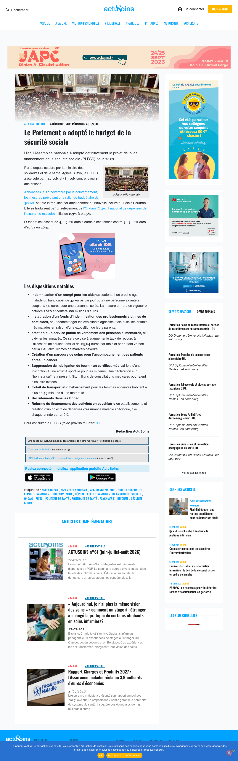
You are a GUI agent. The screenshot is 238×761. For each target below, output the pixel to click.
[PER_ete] (193, 177)
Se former (171, 23)
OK (101, 755)
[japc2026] (119, 67)
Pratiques (132, 23)
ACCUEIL (45, 23)
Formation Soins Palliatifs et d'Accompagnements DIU (184, 416)
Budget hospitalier (130, 489)
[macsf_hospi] (193, 235)
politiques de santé (84, 498)
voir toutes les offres (194, 472)
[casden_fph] (193, 291)
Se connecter (194, 8)
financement (42, 494)
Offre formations (179, 311)
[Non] (233, 751)
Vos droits (191, 23)
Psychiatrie (107, 498)
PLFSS (39, 498)
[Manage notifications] (229, 753)
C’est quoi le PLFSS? (39, 449)
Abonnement (219, 9)
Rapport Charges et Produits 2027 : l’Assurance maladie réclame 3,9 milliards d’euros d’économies (105, 677)
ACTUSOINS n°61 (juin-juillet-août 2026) (104, 551)
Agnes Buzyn (50, 489)
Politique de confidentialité (124, 755)
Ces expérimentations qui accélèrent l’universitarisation (190, 550)
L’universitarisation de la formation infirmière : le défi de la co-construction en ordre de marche (192, 570)
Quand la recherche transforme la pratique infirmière (188, 533)
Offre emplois (206, 311)
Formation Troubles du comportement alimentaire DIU (189, 356)
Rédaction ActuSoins (85, 124)
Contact (75, 739)
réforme (122, 498)
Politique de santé (57, 498)
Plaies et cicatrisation (200, 500)
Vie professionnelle (85, 23)
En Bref (41, 124)
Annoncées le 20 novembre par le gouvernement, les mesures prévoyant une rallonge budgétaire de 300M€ (61, 197)
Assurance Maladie (102, 489)
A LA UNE (61, 23)
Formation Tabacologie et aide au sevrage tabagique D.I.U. (192, 386)
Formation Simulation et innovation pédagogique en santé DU (188, 446)
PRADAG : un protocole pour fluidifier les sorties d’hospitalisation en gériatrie (192, 589)
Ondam (28, 498)
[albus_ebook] (87, 277)
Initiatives (152, 23)
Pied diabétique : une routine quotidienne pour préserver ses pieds (204, 513)
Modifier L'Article (95, 546)
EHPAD (28, 494)
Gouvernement (62, 494)
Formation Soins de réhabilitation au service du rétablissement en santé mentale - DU (193, 326)
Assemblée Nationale (74, 489)
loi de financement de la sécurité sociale (114, 494)
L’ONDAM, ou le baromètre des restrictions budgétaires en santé (62, 458)
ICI (98, 422)
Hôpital (79, 494)
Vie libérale (112, 23)
